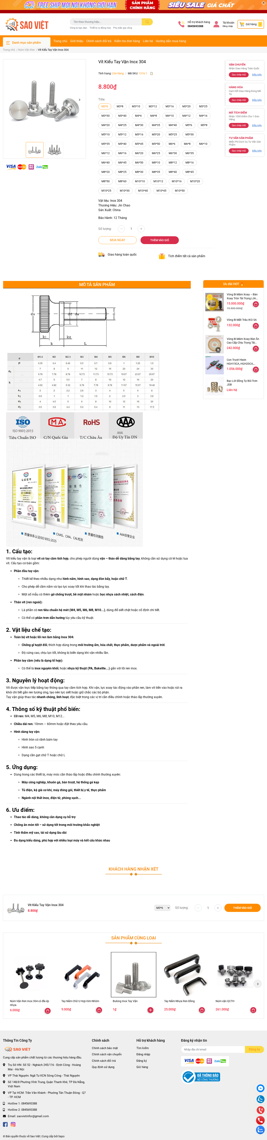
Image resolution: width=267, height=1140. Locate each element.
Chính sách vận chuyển (107, 1054)
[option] (44, 99)
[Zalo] (260, 1100)
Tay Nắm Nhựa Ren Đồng (179, 1001)
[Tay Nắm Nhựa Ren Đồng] (185, 974)
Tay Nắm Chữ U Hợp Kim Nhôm (80, 1001)
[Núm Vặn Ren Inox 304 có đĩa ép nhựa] (31, 974)
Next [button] (79, 99)
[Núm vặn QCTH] (236, 974)
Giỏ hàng (142, 1067)
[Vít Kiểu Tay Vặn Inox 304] (44, 99)
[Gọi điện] (260, 1111)
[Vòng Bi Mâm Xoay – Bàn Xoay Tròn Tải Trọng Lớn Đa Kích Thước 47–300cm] (214, 302)
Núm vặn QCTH (225, 1001)
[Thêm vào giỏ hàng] (150, 1010)
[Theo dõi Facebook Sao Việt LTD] (5, 1124)
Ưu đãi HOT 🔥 (233, 284)
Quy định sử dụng (103, 1067)
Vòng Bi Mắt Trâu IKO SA (242, 319)
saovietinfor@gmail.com (33, 1116)
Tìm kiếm (142, 1048)
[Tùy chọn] (256, 304)
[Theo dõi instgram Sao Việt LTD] (13, 1124)
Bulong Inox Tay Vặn (125, 1001)
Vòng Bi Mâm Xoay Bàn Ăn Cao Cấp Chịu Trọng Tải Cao (243, 342)
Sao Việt (35, 1136)
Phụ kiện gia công (122, 28)
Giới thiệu (76, 41)
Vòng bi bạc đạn (78, 28)
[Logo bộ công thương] (200, 1077)
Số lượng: (105, 229)
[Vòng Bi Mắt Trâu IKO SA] (214, 323)
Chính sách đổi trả (98, 41)
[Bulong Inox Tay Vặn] (133, 974)
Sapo (61, 1136)
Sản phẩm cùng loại (133, 937)
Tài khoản (228, 22)
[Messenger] (260, 1089)
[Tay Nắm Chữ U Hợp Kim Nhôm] (82, 974)
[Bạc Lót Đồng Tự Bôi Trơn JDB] (214, 386)
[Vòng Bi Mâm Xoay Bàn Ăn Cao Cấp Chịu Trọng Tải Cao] (214, 344)
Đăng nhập (228, 26)
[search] (147, 21)
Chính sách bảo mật (105, 1048)
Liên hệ (148, 41)
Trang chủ (60, 41)
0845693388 (195, 26)
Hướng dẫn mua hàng (171, 41)
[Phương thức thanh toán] (27, 167)
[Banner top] (133, 6)
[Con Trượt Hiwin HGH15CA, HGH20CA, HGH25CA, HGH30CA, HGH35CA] (214, 365)
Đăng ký (141, 1061)
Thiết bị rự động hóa (100, 28)
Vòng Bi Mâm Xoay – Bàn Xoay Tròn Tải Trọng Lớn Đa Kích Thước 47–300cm (242, 298)
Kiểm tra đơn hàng (127, 41)
